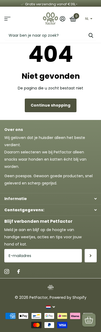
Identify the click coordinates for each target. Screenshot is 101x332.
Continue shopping (50, 105)
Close (50, 198)
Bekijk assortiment (7, 18)
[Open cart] (89, 320)
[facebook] (18, 271)
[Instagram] (6, 271)
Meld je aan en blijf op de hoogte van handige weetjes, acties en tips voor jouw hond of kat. (43, 237)
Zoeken (91, 35)
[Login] (62, 18)
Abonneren (91, 255)
